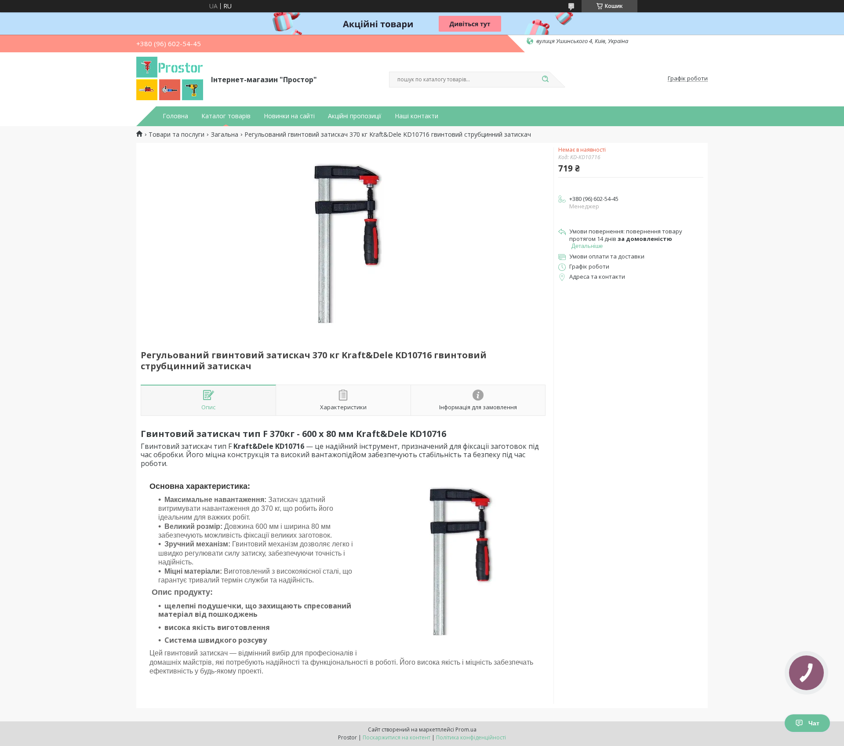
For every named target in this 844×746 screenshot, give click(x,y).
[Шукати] (545, 79)
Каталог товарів (226, 116)
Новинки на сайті (289, 116)
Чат (813, 723)
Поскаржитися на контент (396, 737)
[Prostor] (169, 79)
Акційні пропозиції (355, 116)
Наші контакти (416, 116)
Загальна (224, 134)
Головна (175, 116)
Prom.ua (466, 729)
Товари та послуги (176, 134)
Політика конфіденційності (471, 737)
